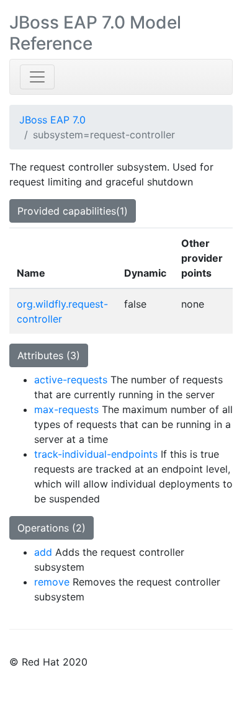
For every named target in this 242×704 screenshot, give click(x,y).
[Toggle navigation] (37, 77)
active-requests (70, 379)
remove (51, 582)
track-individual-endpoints (96, 454)
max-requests (66, 409)
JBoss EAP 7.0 (52, 120)
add (43, 552)
